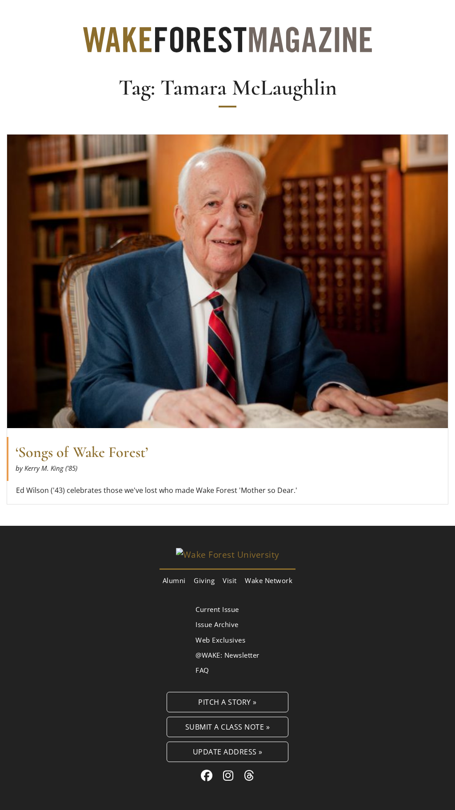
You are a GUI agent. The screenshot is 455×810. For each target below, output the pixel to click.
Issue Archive (217, 624)
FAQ (202, 670)
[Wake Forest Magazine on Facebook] (207, 775)
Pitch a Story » (227, 702)
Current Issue (217, 609)
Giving (204, 580)
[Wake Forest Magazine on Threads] (249, 775)
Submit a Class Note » (227, 727)
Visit (230, 580)
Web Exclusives (220, 639)
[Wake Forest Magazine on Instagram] (228, 775)
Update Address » (228, 751)
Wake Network (268, 580)
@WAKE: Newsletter (227, 655)
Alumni (174, 580)
